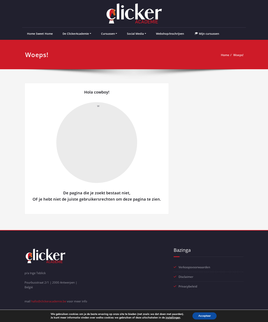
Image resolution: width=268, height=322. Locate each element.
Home (225, 55)
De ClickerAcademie (76, 33)
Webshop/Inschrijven (170, 33)
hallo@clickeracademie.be (48, 301)
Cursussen (108, 33)
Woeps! (238, 55)
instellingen (173, 317)
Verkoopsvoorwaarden (194, 267)
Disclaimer (186, 277)
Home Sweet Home (40, 33)
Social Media (135, 33)
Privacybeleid (188, 286)
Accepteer (204, 316)
